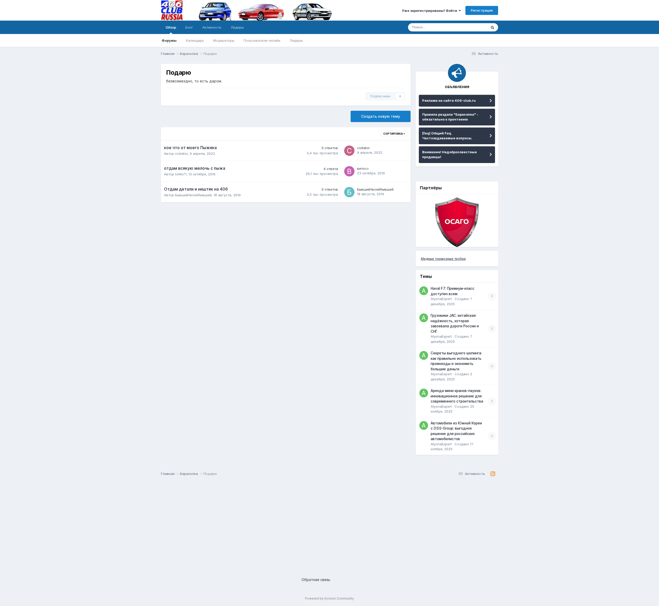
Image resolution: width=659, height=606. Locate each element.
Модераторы (223, 40)
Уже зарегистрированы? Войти (430, 10)
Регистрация (482, 10)
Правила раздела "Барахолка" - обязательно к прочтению (450, 117)
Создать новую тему (380, 116)
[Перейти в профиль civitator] (349, 151)
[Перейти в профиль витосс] (349, 171)
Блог (189, 27)
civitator (181, 153)
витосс (363, 168)
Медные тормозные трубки (443, 259)
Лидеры (296, 40)
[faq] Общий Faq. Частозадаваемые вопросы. (447, 135)
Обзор (171, 27)
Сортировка (393, 133)
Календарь (195, 40)
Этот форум (471, 27)
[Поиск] (492, 27)
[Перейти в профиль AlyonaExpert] (423, 290)
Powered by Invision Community (329, 598)
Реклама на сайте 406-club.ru (449, 100)
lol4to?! (180, 174)
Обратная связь (315, 579)
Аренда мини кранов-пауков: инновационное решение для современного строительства (457, 396)
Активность (211, 27)
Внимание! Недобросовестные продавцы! (449, 154)
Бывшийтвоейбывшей (193, 195)
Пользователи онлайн (262, 40)
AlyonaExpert (441, 299)
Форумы (169, 40)
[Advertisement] (315, 523)
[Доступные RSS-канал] (493, 473)
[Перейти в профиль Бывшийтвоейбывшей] (349, 192)
